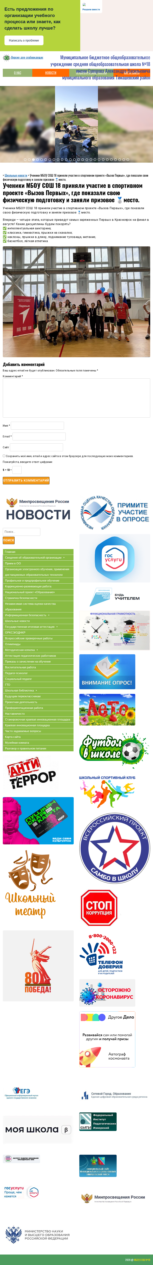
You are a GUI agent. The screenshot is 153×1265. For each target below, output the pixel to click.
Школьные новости (17, 620)
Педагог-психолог (16, 673)
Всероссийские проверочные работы (29, 638)
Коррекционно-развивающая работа (28, 586)
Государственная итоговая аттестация (29, 626)
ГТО (7, 684)
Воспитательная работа (20, 667)
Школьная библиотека (19, 690)
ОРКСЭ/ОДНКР (15, 632)
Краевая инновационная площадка (27, 725)
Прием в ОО (13, 563)
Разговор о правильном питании (25, 748)
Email (7, 436)
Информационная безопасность (25, 615)
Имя (6, 425)
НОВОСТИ (50, 72)
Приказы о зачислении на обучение (28, 661)
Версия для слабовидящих (26, 57)
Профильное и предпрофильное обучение (32, 580)
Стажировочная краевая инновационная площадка (37, 719)
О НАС (17, 72)
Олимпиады (13, 644)
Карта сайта (13, 736)
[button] (25, 159)
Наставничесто (15, 713)
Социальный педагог (18, 678)
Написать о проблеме (24, 40)
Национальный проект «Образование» (30, 592)
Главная (10, 551)
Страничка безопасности (21, 598)
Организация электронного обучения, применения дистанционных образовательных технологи (37, 572)
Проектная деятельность (21, 702)
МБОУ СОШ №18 (142, 1260)
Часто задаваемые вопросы (23, 731)
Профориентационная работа (24, 707)
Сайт (6, 447)
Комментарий (13, 376)
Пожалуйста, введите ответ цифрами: (28, 461)
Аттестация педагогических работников (30, 655)
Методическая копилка (20, 649)
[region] (76, 124)
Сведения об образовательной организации (33, 557)
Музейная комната (17, 742)
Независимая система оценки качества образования (30, 606)
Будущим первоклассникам (22, 696)
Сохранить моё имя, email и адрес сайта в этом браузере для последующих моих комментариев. (70, 456)
